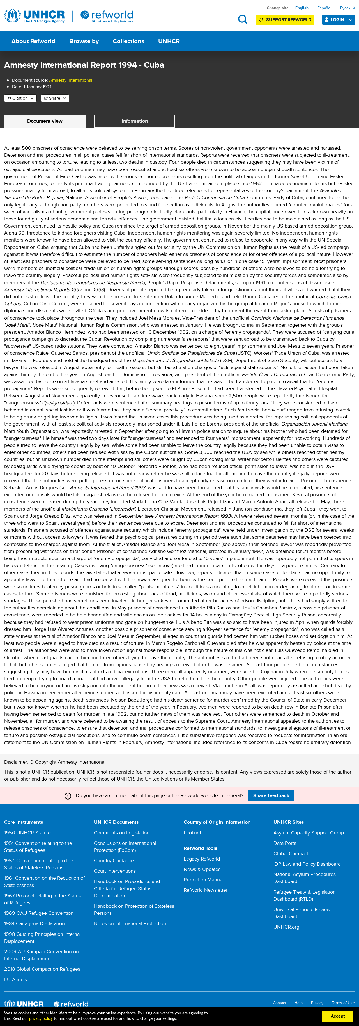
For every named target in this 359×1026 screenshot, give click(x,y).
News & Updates (202, 869)
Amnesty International (70, 80)
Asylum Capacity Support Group (308, 832)
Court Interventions (115, 870)
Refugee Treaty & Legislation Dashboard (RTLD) (304, 895)
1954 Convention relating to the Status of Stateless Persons (38, 864)
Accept (338, 1016)
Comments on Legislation (121, 832)
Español (324, 8)
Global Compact (291, 853)
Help (298, 1002)
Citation (20, 98)
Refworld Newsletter (206, 889)
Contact (279, 1002)
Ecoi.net (192, 832)
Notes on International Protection (130, 923)
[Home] (68, 16)
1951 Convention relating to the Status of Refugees (38, 847)
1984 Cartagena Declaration (34, 923)
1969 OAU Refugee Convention (38, 912)
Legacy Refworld (202, 858)
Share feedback (271, 795)
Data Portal (285, 843)
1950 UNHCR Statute (27, 832)
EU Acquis (15, 979)
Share (54, 98)
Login (337, 19)
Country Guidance (114, 860)
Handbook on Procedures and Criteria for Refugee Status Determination (127, 888)
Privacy (317, 1002)
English (302, 8)
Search (242, 19)
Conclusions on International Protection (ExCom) (125, 847)
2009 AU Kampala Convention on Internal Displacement (41, 955)
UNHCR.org (286, 926)
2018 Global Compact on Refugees (42, 968)
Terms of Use (343, 1002)
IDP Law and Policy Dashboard (307, 863)
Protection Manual (204, 879)
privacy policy (41, 1019)
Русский (347, 8)
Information (135, 121)
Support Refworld (288, 19)
